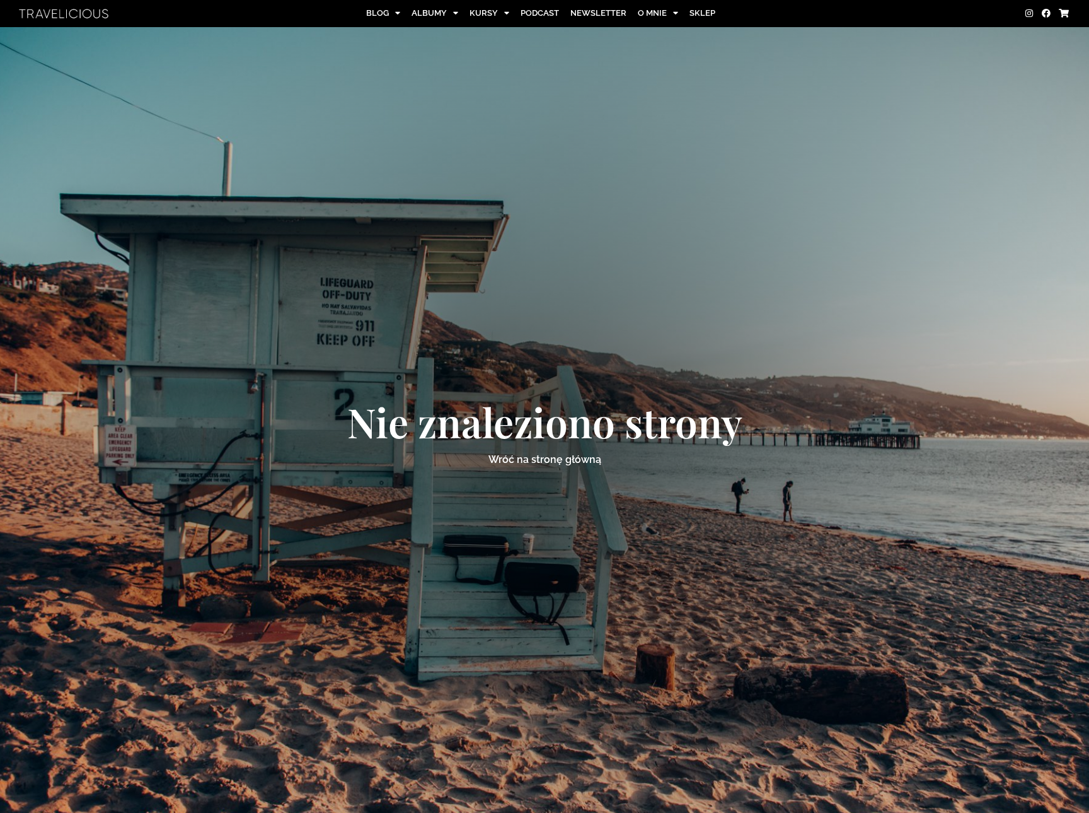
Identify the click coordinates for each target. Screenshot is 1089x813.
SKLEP (702, 13)
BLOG (377, 13)
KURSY (484, 13)
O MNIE (652, 13)
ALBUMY (429, 13)
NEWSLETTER (598, 13)
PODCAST (540, 13)
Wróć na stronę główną (544, 459)
